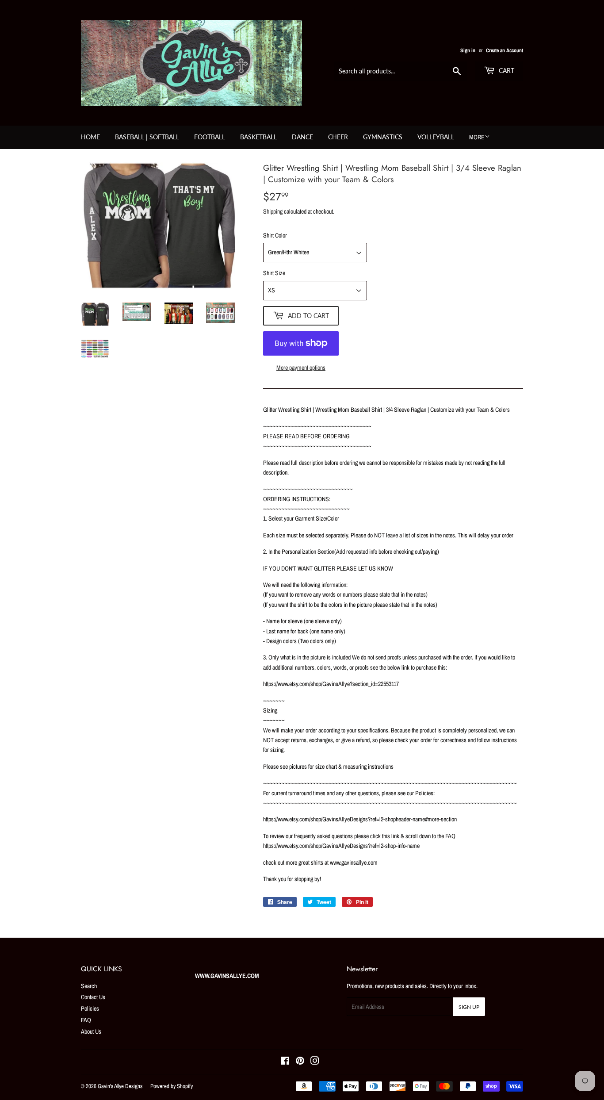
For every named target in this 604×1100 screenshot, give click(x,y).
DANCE (302, 137)
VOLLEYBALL (435, 137)
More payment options (300, 368)
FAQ (86, 1020)
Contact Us (93, 997)
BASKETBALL (258, 137)
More (477, 137)
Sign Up (469, 1007)
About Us (91, 1031)
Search (89, 986)
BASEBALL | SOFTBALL (147, 137)
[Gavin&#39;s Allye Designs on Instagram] (314, 1062)
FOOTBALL (209, 137)
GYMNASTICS (382, 137)
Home (90, 137)
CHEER (338, 137)
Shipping (273, 211)
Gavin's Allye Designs (120, 1086)
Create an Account (504, 50)
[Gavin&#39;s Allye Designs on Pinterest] (300, 1062)
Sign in (467, 50)
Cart (505, 70)
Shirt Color (275, 235)
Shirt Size (274, 273)
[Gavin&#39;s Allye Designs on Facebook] (285, 1062)
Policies (90, 1008)
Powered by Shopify (171, 1086)
